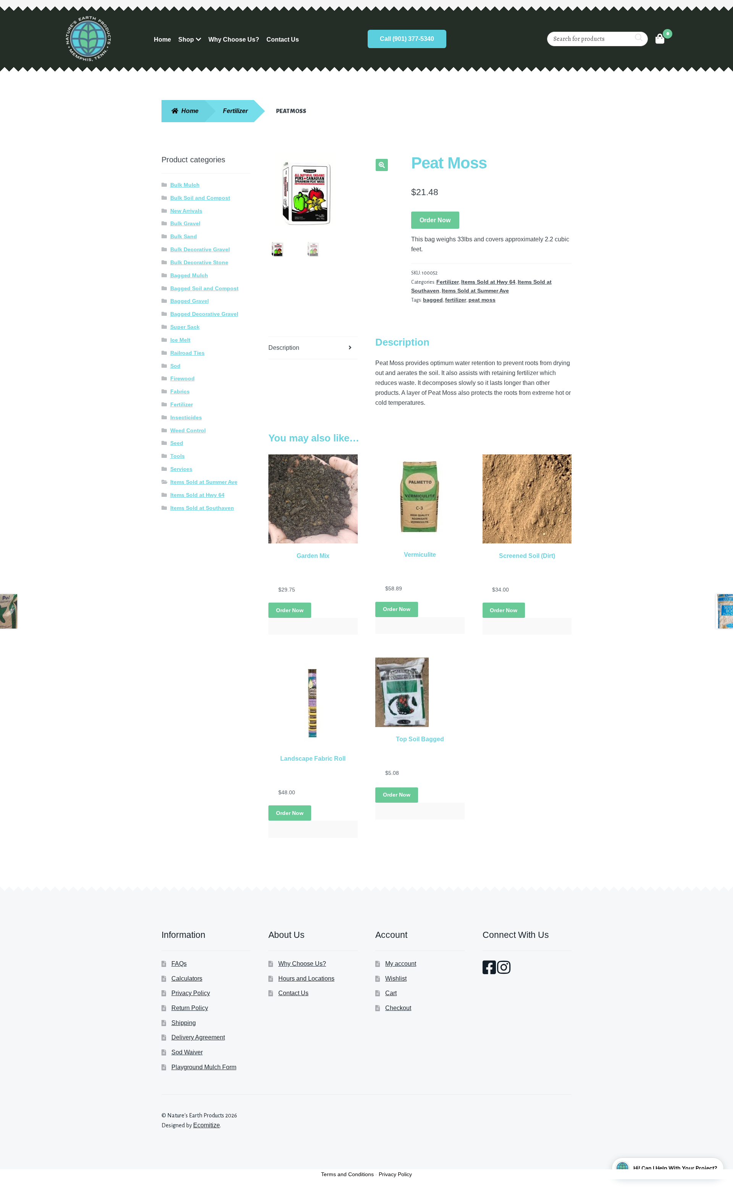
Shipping (183, 1023)
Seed (176, 443)
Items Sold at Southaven (202, 508)
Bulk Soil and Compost (200, 198)
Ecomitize (206, 1125)
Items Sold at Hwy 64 (488, 282)
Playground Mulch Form (203, 1067)
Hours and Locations (306, 978)
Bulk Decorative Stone (199, 262)
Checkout (398, 1008)
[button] (382, 165)
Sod (175, 366)
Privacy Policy (190, 993)
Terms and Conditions (347, 1174)
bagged (433, 300)
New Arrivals (186, 211)
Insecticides (186, 417)
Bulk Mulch (185, 185)
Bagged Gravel (189, 301)
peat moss (482, 300)
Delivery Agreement (198, 1037)
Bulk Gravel (185, 223)
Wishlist (396, 978)
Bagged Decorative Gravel (204, 314)
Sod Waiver (187, 1052)
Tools (177, 456)
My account (400, 963)
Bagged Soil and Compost (204, 288)
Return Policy (189, 1008)
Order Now (435, 220)
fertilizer (455, 300)
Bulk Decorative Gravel (200, 249)
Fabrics (180, 391)
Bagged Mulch (189, 275)
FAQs (179, 963)
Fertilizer (235, 111)
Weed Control (188, 430)
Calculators (186, 978)
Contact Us (282, 39)
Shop (186, 39)
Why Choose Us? (233, 39)
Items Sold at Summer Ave (475, 291)
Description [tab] (283, 347)
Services (181, 469)
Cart (391, 993)
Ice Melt (180, 340)
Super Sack (185, 327)
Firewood (182, 378)
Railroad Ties (187, 353)
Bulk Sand (183, 236)
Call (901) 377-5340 (407, 39)
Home (162, 39)
